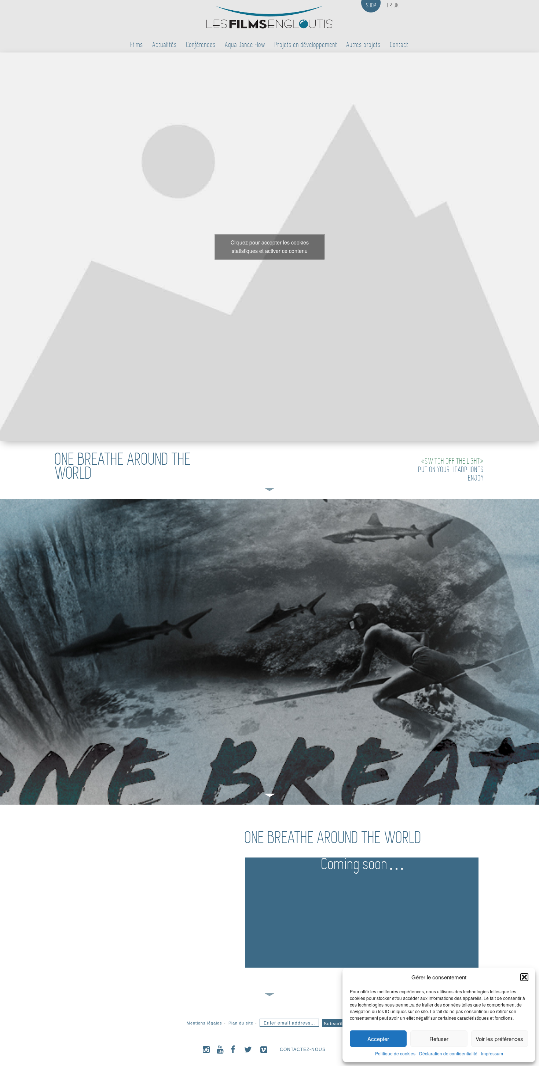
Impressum (492, 1053)
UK (396, 5)
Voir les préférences (499, 1039)
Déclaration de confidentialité (448, 1053)
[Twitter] (248, 1049)
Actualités (165, 45)
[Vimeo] (264, 1049)
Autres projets (363, 45)
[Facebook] (233, 1049)
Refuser (438, 1039)
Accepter (378, 1039)
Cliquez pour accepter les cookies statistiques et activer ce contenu (270, 246)
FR (389, 5)
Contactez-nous (303, 1049)
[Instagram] (206, 1049)
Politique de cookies (395, 1053)
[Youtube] (220, 1049)
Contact (399, 45)
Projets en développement (306, 45)
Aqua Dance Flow (245, 45)
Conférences (201, 45)
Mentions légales (204, 1023)
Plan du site (240, 1023)
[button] (524, 977)
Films (137, 45)
